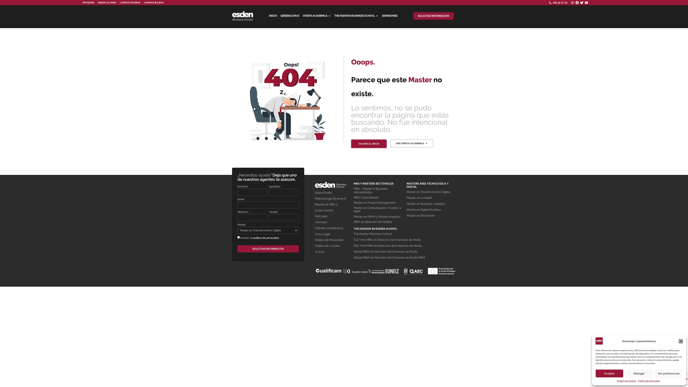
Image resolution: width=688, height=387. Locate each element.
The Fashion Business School (373, 234)
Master (242, 224)
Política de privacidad (649, 380)
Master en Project (366, 202)
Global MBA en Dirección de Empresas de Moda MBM (389, 257)
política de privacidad (266, 238)
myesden (88, 2)
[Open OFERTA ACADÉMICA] (329, 15)
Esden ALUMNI (107, 2)
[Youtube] (586, 2)
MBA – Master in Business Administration (371, 190)
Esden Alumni (324, 210)
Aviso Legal (322, 234)
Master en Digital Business (424, 209)
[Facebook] (577, 2)
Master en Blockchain (421, 215)
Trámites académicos (329, 228)
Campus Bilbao (154, 2)
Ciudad (273, 212)
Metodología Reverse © (330, 198)
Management (386, 202)
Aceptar (609, 373)
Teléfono (243, 212)
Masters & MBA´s (326, 204)
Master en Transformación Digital (428, 192)
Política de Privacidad (329, 240)
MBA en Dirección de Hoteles (373, 222)
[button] (681, 341)
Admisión (321, 222)
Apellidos (274, 186)
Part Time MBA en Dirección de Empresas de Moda (387, 245)
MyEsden (321, 216)
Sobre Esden (323, 192)
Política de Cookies (626, 380)
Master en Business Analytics (426, 204)
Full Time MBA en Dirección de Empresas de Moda (387, 240)
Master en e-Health (419, 198)
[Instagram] (572, 2)
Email (241, 199)
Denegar (639, 373)
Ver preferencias (669, 373)
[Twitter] (581, 2)
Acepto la (259, 238)
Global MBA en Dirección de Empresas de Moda (385, 251)
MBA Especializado (366, 197)
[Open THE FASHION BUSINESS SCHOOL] (377, 15)
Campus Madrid (130, 2)
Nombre (242, 186)
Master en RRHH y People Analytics (377, 216)
